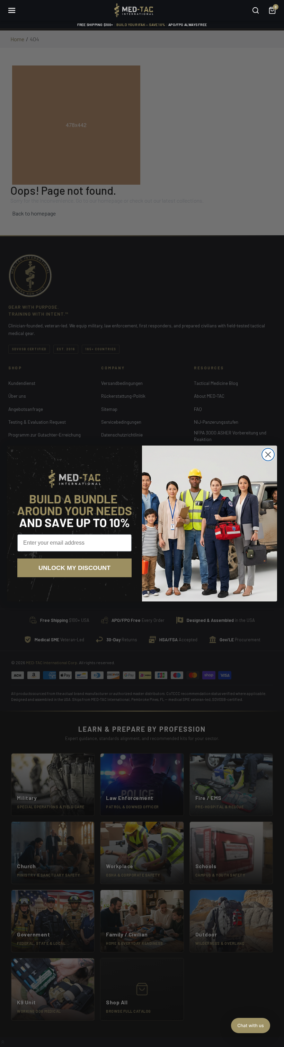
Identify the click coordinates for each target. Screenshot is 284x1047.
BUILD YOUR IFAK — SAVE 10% (140, 25)
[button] (250, 1025)
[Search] (255, 10)
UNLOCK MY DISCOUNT (74, 567)
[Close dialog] (268, 454)
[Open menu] (11, 10)
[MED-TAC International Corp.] (133, 10)
